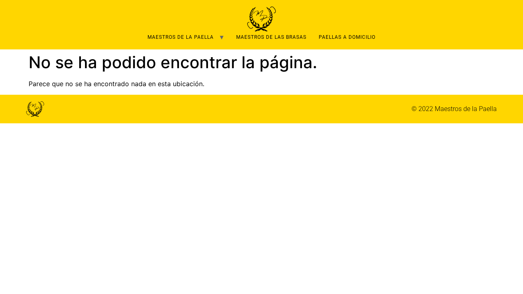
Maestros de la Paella (181, 37)
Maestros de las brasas (271, 37)
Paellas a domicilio (347, 37)
